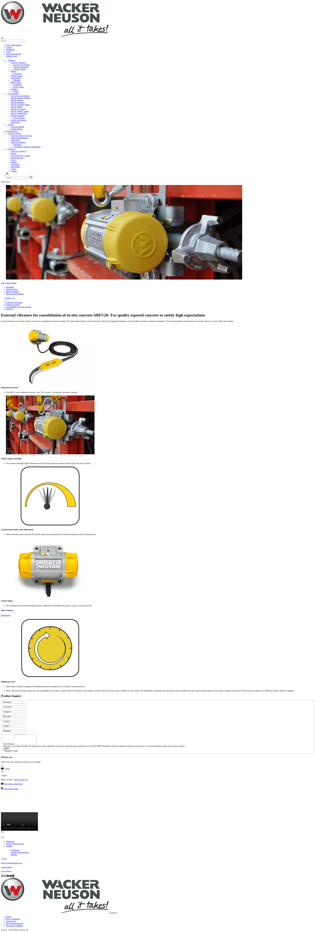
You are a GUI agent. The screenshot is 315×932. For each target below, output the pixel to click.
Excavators (17, 74)
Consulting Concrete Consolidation (27, 147)
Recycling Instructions (14, 923)
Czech (14, 56)
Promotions (15, 164)
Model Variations (12, 292)
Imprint (9, 917)
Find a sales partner (10, 789)
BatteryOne (15, 122)
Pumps (16, 91)
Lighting (14, 89)
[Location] (2, 876)
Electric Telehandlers (19, 113)
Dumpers (16, 80)
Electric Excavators (18, 109)
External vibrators (13, 305)
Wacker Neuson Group (15, 844)
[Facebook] (8, 876)
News (13, 160)
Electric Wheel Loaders (20, 111)
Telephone (7, 731)
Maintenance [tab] (6, 615)
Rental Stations (17, 129)
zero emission (13, 94)
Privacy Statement (13, 919)
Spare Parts (15, 140)
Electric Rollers (17, 107)
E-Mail (6, 726)
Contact (9, 47)
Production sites (17, 158)
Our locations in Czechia (20, 156)
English (9, 56)
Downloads (15, 167)
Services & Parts (14, 133)
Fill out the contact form (13, 784)
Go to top (113, 913)
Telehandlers (16, 78)
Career (8, 52)
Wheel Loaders (17, 76)
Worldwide (10, 49)
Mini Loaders (16, 82)
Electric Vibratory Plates (20, 105)
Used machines (12, 131)
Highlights (10, 287)
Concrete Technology (21, 65)
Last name (7, 707)
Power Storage (19, 118)
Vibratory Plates (19, 69)
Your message (8, 744)
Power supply (18, 87)
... (6, 300)
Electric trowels (17, 100)
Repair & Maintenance (19, 138)
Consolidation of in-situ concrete (18, 307)
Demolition (17, 85)
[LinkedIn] (13, 876)
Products (11, 60)
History (14, 153)
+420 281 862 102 (20, 780)
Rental (10, 125)
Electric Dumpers (17, 116)
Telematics (17, 145)
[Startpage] (55, 36)
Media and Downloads (15, 294)
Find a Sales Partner (13, 45)
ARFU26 (9, 309)
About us (11, 149)
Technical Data (12, 289)
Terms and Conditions (14, 926)
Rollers (13, 71)
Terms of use (11, 921)
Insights (14, 162)
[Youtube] (10, 876)
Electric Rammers (18, 102)
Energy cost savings (18, 120)
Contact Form (6, 867)
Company (7, 712)
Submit (6, 748)
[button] (13, 54)
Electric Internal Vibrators (21, 98)
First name (7, 702)
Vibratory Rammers (21, 67)
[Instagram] (5, 876)
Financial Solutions (18, 142)
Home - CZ (10, 298)
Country (6, 721)
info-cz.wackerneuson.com (11, 863)
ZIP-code (7, 716)
